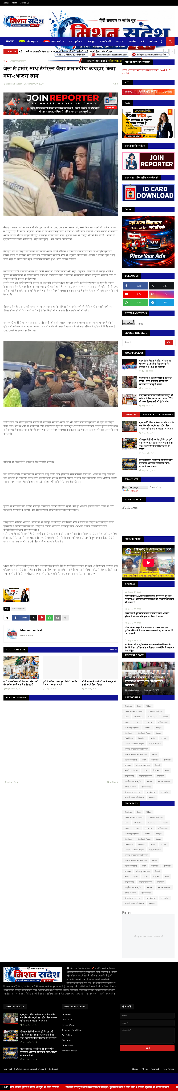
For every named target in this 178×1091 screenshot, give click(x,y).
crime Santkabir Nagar (134, 711)
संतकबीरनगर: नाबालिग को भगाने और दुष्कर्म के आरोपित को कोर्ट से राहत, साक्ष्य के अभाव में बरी (155, 463)
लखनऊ (149, 781)
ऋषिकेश (167, 760)
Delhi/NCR (138, 717)
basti (139, 706)
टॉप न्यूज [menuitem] (31, 41)
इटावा (154, 754)
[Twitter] (33, 618)
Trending (141, 738)
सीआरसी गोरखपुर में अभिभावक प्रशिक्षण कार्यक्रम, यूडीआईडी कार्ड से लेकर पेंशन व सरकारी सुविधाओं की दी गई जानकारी (149, 630)
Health (165, 717)
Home (6, 3)
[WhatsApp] (49, 618)
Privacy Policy (68, 1025)
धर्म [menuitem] (142, 41)
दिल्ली (157, 765)
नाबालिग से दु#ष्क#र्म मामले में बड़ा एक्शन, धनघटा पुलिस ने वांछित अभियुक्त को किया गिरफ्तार (147, 615)
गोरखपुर (128, 765)
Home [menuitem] (10, 41)
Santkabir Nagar (144, 733)
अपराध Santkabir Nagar (134, 744)
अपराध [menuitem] (120, 41)
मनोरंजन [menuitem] (154, 41)
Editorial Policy (69, 1050)
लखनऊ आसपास (18, 61)
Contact (155, 1069)
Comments (166, 414)
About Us (66, 1014)
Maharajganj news (132, 727)
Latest (127, 722)
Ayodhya (128, 706)
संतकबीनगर (146, 787)
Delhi (127, 717)
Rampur (159, 727)
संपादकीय (164, 792)
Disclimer (66, 1040)
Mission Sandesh (31, 630)
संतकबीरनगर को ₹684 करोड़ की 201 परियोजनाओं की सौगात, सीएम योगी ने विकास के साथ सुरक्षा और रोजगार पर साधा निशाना (75, 51)
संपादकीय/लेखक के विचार (134, 797)
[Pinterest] (41, 618)
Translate (133, 490)
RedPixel (53, 1069)
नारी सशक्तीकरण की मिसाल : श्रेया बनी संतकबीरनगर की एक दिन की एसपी (20, 683)
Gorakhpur (152, 717)
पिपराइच (156, 771)
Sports (158, 733)
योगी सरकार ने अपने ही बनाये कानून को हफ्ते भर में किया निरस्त (99, 683)
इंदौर (144, 760)
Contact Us (24, 3)
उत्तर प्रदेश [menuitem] (74, 41)
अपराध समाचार (155, 744)
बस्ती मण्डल (129, 776)
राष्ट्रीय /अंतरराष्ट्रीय (133, 781)
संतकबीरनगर (151, 792)
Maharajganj (163, 722)
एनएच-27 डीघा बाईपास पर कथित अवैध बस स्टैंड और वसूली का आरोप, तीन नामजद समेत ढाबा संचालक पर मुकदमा (157, 425)
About (14, 3)
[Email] (57, 618)
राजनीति (160, 776)
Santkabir (128, 733)
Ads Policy (67, 1035)
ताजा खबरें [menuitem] (57, 41)
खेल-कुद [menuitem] (91, 41)
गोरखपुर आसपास (143, 765)
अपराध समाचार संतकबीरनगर (136, 754)
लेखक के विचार (130, 787)
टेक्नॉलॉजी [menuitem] (105, 41)
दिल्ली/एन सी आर (131, 771)
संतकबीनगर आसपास (133, 792)
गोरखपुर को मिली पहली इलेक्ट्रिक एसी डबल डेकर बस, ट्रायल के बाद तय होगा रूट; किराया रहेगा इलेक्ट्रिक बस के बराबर (156, 444)
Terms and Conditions (72, 1030)
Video (153, 738)
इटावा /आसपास (131, 760)
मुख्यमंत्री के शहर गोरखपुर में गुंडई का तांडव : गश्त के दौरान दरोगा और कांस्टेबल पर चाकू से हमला (155, 381)
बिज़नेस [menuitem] (132, 41)
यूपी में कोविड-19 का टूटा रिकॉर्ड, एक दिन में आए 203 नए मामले (60, 683)
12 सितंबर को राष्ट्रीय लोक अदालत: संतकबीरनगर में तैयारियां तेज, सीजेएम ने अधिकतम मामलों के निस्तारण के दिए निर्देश (150, 647)
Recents (148, 414)
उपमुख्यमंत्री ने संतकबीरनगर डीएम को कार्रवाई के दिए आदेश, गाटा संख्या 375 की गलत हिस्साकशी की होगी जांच (156, 398)
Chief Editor (67, 1045)
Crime (148, 706)
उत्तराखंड (154, 760)
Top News (129, 738)
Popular (131, 414)
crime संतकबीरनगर (155, 711)
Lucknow (148, 722)
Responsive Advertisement (148, 936)
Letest (137, 722)
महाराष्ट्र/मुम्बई (145, 776)
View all (113, 649)
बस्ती (167, 771)
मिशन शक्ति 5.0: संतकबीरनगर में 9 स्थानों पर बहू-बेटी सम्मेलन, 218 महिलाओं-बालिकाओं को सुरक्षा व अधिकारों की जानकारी (149, 599)
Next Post (111, 782)
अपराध (164, 738)
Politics (147, 727)
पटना (146, 771)
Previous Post (11, 782)
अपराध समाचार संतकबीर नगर (136, 749)
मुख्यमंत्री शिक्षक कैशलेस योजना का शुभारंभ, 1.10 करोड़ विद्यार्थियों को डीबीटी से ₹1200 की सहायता (155, 363)
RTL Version (169, 1069)
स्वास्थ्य (152, 797)
